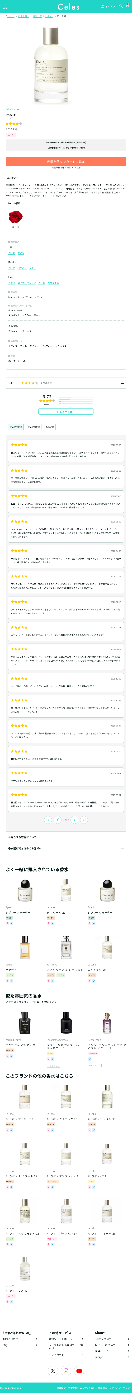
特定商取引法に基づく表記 (81, 1387)
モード (37, 315)
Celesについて (103, 1339)
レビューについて (105, 1345)
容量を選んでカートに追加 (66, 161)
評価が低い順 (34, 426)
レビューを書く (66, 411)
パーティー (46, 346)
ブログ (99, 1357)
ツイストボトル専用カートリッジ (65, 1346)
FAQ (5, 1345)
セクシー (26, 315)
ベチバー (22, 268)
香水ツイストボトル (60, 1339)
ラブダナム (53, 283)
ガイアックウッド (27, 283)
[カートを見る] (127, 6)
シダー (32, 268)
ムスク (11, 283)
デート (23, 346)
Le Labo (13, 109)
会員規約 (102, 1387)
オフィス (12, 346)
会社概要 (61, 1387)
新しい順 (50, 426)
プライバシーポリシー (120, 1387)
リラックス (60, 346)
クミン (21, 253)
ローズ (11, 253)
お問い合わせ (10, 1339)
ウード (41, 283)
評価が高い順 (16, 426)
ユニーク (26, 331)
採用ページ (101, 1351)
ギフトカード (56, 1354)
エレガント (14, 315)
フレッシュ (14, 331)
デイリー (34, 346)
